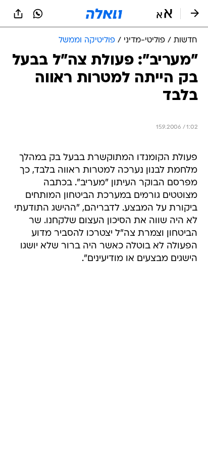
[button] (164, 13)
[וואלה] (104, 14)
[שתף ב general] (18, 13)
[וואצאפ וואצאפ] (38, 14)
